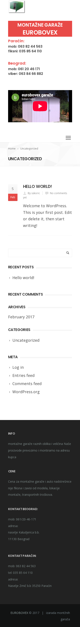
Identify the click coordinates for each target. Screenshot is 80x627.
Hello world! (37, 186)
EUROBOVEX (19, 613)
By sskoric (34, 193)
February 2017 (21, 316)
